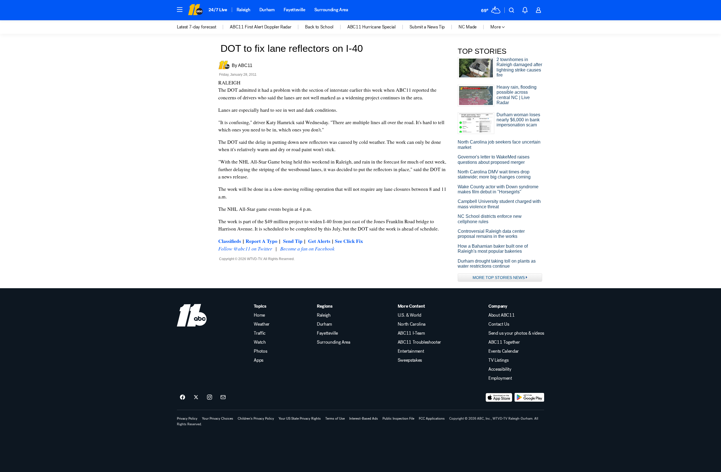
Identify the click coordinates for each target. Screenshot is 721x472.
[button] (180, 9)
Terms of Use (335, 418)
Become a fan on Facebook (307, 248)
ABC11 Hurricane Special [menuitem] (371, 27)
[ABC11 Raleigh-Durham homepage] (195, 10)
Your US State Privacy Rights (300, 418)
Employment (500, 378)
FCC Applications (432, 418)
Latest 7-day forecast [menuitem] (196, 27)
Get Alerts (319, 241)
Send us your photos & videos (516, 333)
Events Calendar (503, 351)
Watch (260, 342)
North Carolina (412, 324)
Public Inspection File (398, 418)
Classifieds (229, 241)
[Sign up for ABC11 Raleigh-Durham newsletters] (223, 397)
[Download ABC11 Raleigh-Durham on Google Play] (529, 397)
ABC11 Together (504, 342)
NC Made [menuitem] (468, 27)
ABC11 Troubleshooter (419, 342)
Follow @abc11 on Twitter (245, 248)
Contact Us (498, 324)
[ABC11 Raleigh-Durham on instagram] (209, 397)
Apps (258, 360)
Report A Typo (261, 241)
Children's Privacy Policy (256, 418)
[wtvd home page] (192, 315)
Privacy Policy (187, 418)
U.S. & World (409, 315)
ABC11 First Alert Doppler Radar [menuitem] (260, 27)
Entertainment (411, 351)
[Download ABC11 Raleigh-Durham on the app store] (499, 397)
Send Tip (292, 241)
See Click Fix (349, 241)
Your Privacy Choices (217, 418)
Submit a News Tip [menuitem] (427, 27)
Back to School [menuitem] (319, 27)
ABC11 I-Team (411, 333)
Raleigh (243, 10)
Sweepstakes (410, 360)
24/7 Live (217, 10)
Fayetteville (294, 10)
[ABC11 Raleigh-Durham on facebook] (182, 397)
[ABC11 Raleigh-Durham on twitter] (196, 397)
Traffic (260, 333)
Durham (267, 10)
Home (259, 315)
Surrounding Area (331, 10)
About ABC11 (501, 315)
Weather (262, 324)
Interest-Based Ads (363, 418)
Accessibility (499, 369)
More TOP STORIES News (499, 277)
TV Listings (498, 360)
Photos (260, 351)
